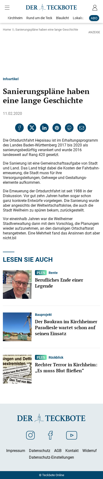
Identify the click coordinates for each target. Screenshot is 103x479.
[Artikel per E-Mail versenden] (81, 127)
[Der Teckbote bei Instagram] (30, 435)
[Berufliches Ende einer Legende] (17, 284)
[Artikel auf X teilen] (32, 127)
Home (7, 29)
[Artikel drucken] (69, 127)
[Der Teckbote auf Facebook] (50, 435)
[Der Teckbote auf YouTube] (71, 435)
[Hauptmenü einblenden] (8, 7)
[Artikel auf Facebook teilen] (19, 127)
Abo (94, 18)
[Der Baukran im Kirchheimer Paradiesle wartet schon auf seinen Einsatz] (17, 326)
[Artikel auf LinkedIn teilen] (44, 127)
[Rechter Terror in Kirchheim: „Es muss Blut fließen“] (17, 368)
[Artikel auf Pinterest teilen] (56, 127)
